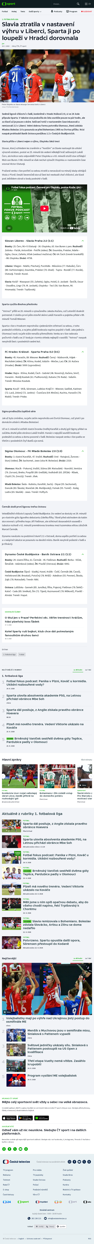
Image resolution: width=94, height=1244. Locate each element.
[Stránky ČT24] (7, 1202)
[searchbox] (64, 4)
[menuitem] (5, 11)
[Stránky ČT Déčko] (58, 1202)
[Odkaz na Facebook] (9, 1149)
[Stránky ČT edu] (87, 1202)
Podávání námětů (40, 1189)
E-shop (6, 1189)
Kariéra (66, 1184)
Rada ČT (6, 1184)
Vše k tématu (86, 759)
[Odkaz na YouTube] (20, 1149)
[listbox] (50, 1226)
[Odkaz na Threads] (26, 1149)
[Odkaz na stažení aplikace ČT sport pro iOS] (9, 1118)
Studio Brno (68, 1175)
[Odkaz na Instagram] (4, 1149)
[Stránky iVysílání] (42, 1202)
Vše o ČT (36, 1194)
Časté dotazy (8, 1194)
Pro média (37, 1170)
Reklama (6, 1175)
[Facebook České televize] (74, 1162)
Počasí (35, 1184)
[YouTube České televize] (79, 1162)
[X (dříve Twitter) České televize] (84, 1162)
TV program (8, 1170)
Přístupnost (47, 1239)
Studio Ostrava (39, 1180)
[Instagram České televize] (69, 1162)
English (21, 1239)
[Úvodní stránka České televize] (16, 1162)
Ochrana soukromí (33, 1239)
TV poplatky (38, 1175)
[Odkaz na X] (15, 1149)
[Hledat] (78, 4)
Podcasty (66, 1180)
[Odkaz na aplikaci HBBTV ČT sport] (41, 1118)
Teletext (6, 1180)
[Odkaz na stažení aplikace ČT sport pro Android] (25, 1118)
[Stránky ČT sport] (23, 1202)
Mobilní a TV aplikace (71, 1189)
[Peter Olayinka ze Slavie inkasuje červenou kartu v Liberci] (47, 75)
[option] (40, 1226)
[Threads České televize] (89, 1162)
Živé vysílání (68, 1170)
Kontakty (67, 1194)
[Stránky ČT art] (73, 1202)
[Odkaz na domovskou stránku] (12, 3)
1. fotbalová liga (10, 19)
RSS (89, 1239)
